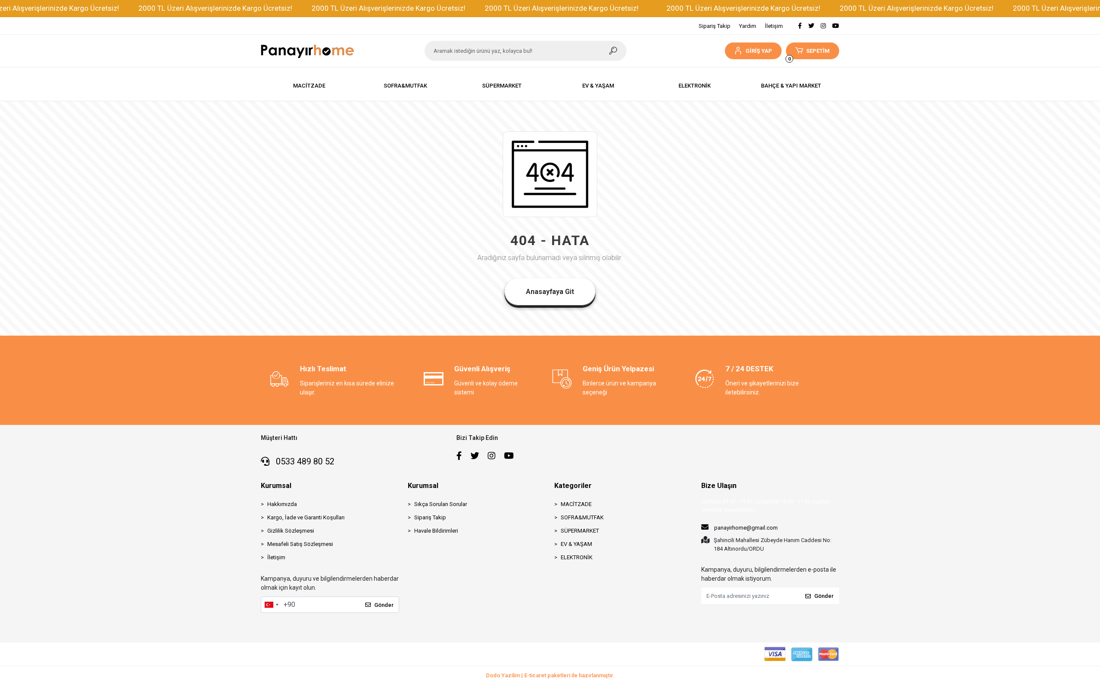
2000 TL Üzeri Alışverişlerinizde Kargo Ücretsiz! (215, 8)
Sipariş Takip (714, 26)
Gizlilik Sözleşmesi (290, 530)
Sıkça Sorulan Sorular (440, 504)
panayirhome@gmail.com (746, 527)
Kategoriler (573, 486)
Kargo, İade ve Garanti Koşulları (306, 517)
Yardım (747, 26)
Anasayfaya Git (550, 292)
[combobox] (271, 604)
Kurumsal (276, 486)
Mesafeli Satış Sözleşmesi (300, 544)
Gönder (384, 605)
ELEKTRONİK (577, 557)
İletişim (774, 26)
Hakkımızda (282, 504)
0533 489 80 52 (304, 461)
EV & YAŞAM (576, 544)
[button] (753, 51)
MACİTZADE (576, 504)
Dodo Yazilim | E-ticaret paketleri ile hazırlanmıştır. (550, 675)
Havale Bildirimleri (436, 530)
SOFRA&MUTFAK (582, 517)
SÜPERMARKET (580, 530)
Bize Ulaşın (718, 486)
